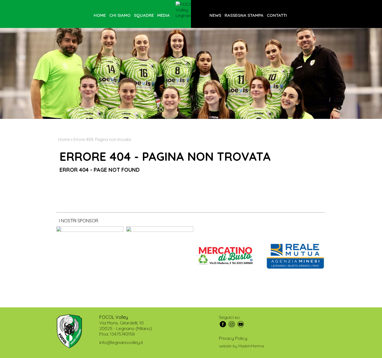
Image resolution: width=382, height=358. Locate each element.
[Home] (191, 9)
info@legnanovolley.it (121, 342)
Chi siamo (120, 15)
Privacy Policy (233, 338)
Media (163, 15)
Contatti (277, 15)
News (215, 15)
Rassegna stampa (244, 15)
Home (100, 15)
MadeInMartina (251, 346)
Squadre (144, 15)
